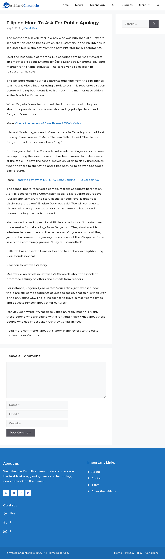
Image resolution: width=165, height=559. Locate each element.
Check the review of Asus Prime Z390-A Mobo (48, 123)
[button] (158, 5)
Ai (113, 5)
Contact (97, 478)
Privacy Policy (133, 552)
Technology (97, 5)
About (96, 471)
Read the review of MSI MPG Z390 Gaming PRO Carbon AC (57, 179)
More (142, 5)
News (79, 5)
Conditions (152, 552)
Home (65, 5)
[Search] (154, 24)
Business (127, 5)
